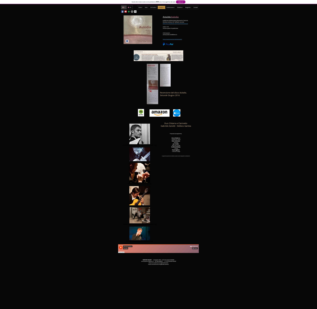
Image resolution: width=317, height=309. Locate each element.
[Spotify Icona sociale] (129, 11)
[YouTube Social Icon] (125, 11)
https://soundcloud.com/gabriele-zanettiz (158, 264)
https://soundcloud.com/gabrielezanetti (158, 263)
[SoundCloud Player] (158, 248)
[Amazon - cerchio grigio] (132, 11)
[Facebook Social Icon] (122, 11)
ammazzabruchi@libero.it (170, 34)
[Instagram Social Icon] (135, 11)
